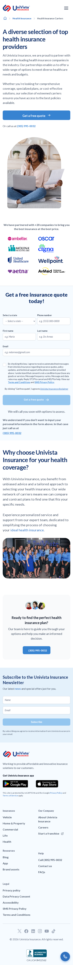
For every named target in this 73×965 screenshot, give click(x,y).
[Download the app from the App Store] (47, 783)
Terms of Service (10, 795)
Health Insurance (22, 18)
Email (5, 346)
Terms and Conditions (19, 382)
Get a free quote (34, 399)
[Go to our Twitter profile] (19, 931)
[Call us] (65, 956)
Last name (42, 330)
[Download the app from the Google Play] (15, 783)
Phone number (44, 315)
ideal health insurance (27, 530)
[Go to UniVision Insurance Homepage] (16, 8)
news (18, 688)
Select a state (10, 315)
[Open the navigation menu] (66, 8)
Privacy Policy (56, 793)
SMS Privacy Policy (44, 382)
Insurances (9, 810)
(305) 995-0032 (12, 433)
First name (8, 330)
